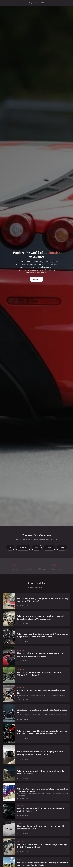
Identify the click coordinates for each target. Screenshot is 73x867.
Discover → (36, 279)
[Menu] (42, 3)
